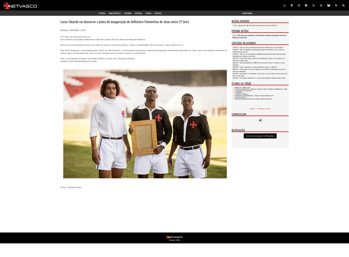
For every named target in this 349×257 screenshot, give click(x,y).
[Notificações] (284, 5)
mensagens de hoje (263, 108)
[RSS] (336, 5)
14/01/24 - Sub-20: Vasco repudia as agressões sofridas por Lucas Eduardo (258, 47)
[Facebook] (306, 5)
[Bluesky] (328, 5)
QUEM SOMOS (247, 13)
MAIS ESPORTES (115, 13)
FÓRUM (148, 13)
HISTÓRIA (127, 13)
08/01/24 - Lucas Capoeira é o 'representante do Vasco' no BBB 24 (255, 67)
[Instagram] (299, 5)
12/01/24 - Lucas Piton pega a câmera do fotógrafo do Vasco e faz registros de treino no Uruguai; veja (259, 59)
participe (252, 108)
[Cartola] (292, 5)
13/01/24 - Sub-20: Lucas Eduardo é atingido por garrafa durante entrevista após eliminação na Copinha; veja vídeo (259, 55)
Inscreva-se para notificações (260, 136)
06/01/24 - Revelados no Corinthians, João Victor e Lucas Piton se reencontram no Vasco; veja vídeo (260, 75)
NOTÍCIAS (138, 13)
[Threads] (321, 5)
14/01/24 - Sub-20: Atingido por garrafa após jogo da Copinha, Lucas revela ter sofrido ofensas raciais (258, 51)
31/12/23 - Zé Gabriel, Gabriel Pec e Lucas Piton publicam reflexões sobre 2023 (259, 78)
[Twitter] (313, 5)
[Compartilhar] (260, 120)
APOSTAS (158, 13)
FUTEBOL (102, 13)
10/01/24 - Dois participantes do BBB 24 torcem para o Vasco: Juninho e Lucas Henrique (259, 64)
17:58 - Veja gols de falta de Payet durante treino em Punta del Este (255, 25)
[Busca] (343, 5)
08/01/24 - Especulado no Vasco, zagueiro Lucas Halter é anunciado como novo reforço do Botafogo (259, 70)
